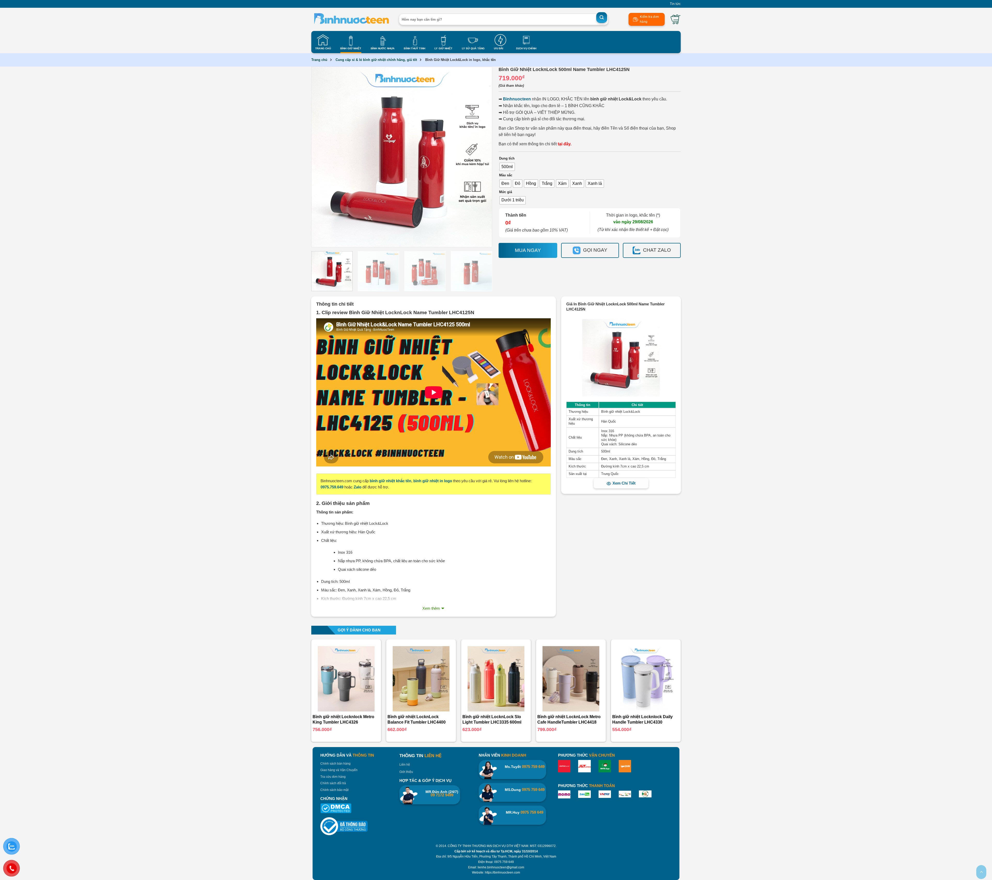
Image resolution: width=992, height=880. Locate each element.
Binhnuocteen (517, 99)
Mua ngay (528, 250)
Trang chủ (319, 60)
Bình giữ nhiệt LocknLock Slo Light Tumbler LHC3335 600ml (491, 719)
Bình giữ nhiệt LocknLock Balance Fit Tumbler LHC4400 (417, 719)
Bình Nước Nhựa (383, 48)
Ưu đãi (498, 48)
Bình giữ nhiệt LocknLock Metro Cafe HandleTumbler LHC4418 (569, 719)
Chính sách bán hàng (335, 763)
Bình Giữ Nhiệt (350, 48)
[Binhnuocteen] (351, 19)
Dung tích (507, 158)
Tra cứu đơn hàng (333, 777)
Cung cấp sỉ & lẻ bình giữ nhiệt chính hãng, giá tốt (376, 60)
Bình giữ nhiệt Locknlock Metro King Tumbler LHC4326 (343, 719)
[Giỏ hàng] (675, 19)
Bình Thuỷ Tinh (414, 48)
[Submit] (601, 17)
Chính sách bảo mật (334, 790)
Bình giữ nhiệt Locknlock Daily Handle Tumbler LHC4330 (642, 719)
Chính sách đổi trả (333, 783)
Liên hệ (404, 764)
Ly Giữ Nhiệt (443, 48)
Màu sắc (505, 175)
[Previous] (322, 157)
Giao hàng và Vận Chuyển (339, 770)
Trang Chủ (323, 48)
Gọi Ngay (595, 250)
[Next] (481, 157)
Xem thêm (431, 608)
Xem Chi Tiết (624, 483)
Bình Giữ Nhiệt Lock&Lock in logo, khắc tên (460, 60)
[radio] (507, 167)
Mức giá (505, 192)
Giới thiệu (406, 772)
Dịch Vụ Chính (526, 48)
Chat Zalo (657, 250)
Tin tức (675, 4)
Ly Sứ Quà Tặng (473, 48)
